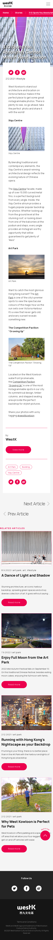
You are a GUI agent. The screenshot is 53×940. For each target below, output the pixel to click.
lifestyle (20, 78)
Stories (18, 12)
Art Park (12, 467)
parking (26, 832)
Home (6, 12)
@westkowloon (26, 415)
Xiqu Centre (19, 188)
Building (26, 467)
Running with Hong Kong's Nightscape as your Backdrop (25, 742)
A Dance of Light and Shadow (25, 575)
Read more (14, 602)
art (24, 570)
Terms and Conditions (26, 921)
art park (17, 570)
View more (18, 449)
